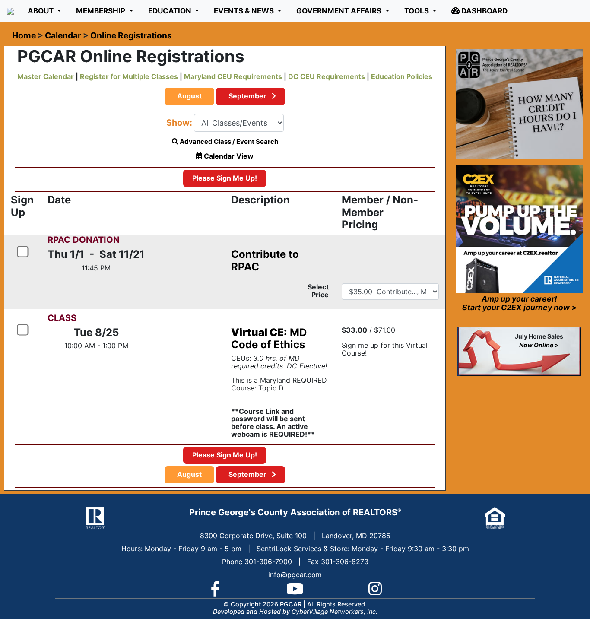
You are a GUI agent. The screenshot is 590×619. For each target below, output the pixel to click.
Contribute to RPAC (265, 260)
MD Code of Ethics (269, 338)
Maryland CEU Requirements (233, 76)
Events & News (245, 10)
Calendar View (228, 156)
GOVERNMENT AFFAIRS (339, 10)
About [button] (41, 10)
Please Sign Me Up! (224, 178)
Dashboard (484, 10)
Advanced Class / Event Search (228, 141)
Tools (417, 10)
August (189, 96)
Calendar (63, 35)
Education (170, 10)
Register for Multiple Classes (129, 76)
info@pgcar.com (295, 574)
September (248, 96)
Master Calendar (45, 76)
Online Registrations (131, 35)
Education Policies (401, 76)
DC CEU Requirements (326, 76)
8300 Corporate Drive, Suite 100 (253, 535)
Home (24, 35)
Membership (101, 10)
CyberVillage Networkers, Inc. (334, 611)
